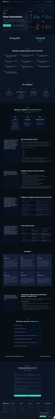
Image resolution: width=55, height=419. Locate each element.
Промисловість (13, 407)
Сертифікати (38, 406)
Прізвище (29, 373)
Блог (26, 1)
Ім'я (14, 373)
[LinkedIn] (3, 411)
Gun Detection (22, 410)
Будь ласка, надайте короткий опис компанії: (20, 388)
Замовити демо (7, 25)
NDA (45, 408)
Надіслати (27, 395)
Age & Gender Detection (23, 406)
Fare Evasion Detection (23, 409)
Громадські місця (13, 410)
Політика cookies (47, 407)
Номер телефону (16, 380)
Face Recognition (22, 407)
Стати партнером (30, 404)
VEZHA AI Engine (17, 1)
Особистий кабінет (48, 1)
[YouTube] (7, 411)
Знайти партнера (30, 406)
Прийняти (42, 416)
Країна (15, 384)
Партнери (29, 1)
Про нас (34, 1)
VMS (13, 1)
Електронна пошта (16, 377)
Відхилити (49, 416)
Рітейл (12, 406)
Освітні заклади (13, 409)
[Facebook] (6, 411)
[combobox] (27, 386)
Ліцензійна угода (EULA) (48, 410)
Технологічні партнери (31, 407)
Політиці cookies (47, 414)
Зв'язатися (38, 1)
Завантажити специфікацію (19, 25)
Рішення (22, 1)
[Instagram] (4, 411)
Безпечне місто (13, 404)
